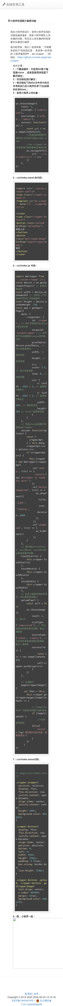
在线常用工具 (15, 4)
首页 (36, 993)
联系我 (28, 993)
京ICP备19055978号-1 (23, 1000)
